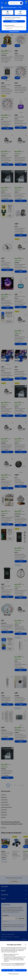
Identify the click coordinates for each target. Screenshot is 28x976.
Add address (14, 21)
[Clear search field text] (19, 3)
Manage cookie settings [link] (14, 973)
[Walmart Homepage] (6, 3)
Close (14, 970)
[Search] (21, 3)
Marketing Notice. (19, 963)
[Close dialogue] (25, 945)
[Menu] (2, 3)
